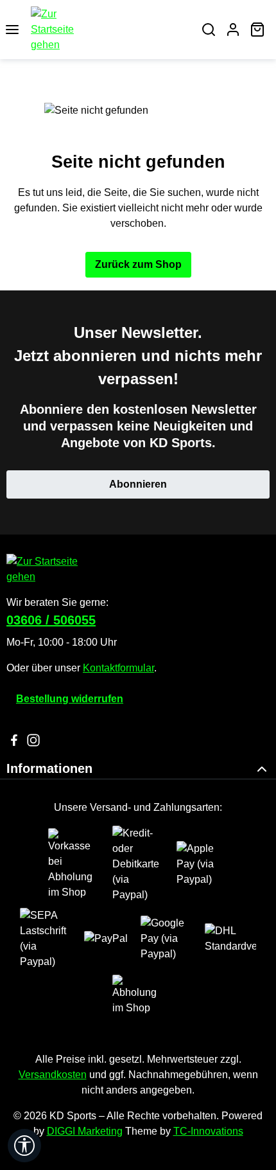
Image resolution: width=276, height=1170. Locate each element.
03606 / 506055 (51, 620)
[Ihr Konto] (233, 29)
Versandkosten (53, 1074)
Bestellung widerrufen (69, 698)
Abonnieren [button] (138, 484)
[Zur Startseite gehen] (110, 29)
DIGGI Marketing (85, 1131)
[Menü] (12, 29)
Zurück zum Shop (138, 264)
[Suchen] (208, 29)
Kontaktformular (118, 667)
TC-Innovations (208, 1131)
